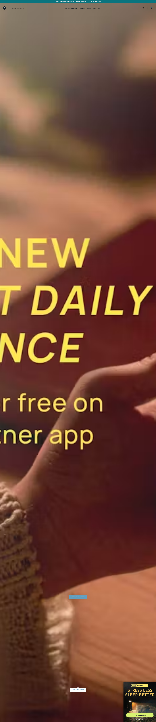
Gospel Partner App (71, 8)
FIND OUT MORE (140, 715)
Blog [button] (99, 8)
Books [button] (89, 8)
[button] (147, 8)
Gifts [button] (95, 8)
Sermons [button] (82, 8)
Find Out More (78, 597)
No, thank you (140, 719)
